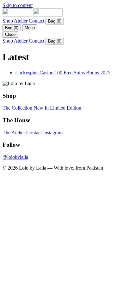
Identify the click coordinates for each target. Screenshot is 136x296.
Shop (8, 21)
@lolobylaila (15, 157)
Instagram (53, 132)
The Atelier (14, 132)
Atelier (21, 21)
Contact (36, 21)
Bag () (54, 21)
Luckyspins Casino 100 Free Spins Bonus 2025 (62, 72)
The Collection (17, 108)
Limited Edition (65, 108)
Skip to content (18, 5)
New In (41, 108)
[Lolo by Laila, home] (33, 14)
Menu (30, 27)
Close (10, 34)
